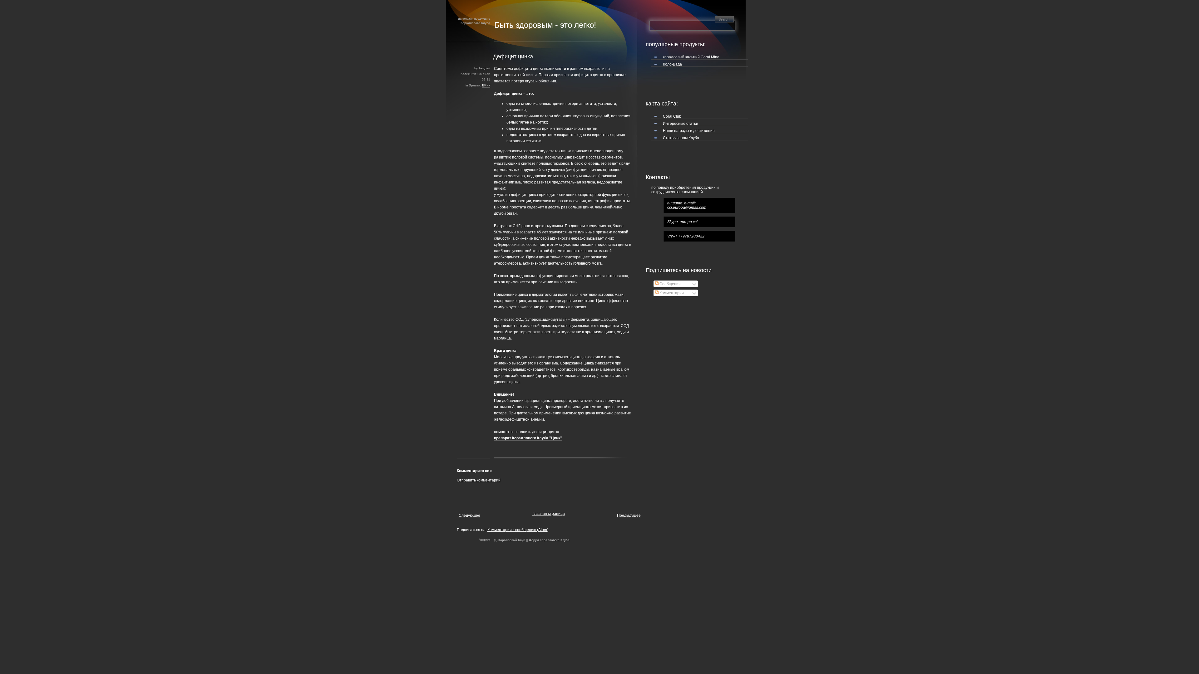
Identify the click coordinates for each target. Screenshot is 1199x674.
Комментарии (671, 293)
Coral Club (672, 116)
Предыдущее (629, 515)
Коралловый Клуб (511, 540)
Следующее (469, 515)
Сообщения (670, 284)
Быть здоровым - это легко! (545, 25)
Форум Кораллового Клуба (549, 540)
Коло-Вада (672, 64)
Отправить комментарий (479, 480)
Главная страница (548, 513)
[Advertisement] (530, 495)
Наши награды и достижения (689, 131)
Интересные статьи (680, 123)
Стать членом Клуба (681, 138)
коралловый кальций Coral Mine (691, 57)
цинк (486, 85)
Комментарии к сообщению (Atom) (517, 530)
